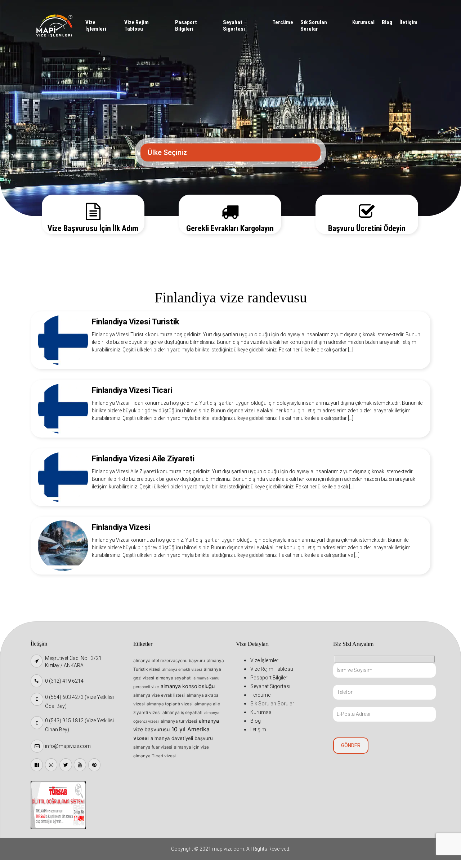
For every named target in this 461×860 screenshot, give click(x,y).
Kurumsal (363, 22)
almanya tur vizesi (179, 721)
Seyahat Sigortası (234, 25)
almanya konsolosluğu (188, 686)
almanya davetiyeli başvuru (182, 738)
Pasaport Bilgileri (186, 25)
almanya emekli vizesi (182, 669)
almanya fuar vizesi (152, 747)
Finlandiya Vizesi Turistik (135, 321)
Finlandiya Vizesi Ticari (132, 390)
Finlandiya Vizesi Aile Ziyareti (143, 458)
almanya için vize (191, 747)
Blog (387, 22)
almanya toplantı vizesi (170, 703)
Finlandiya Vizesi (121, 527)
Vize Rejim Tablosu (136, 25)
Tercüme (282, 22)
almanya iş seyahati (182, 712)
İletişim (408, 22)
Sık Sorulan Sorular (313, 25)
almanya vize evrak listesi (159, 695)
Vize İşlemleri (95, 25)
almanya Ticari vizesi (154, 755)
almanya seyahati (174, 678)
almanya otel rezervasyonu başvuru (169, 660)
